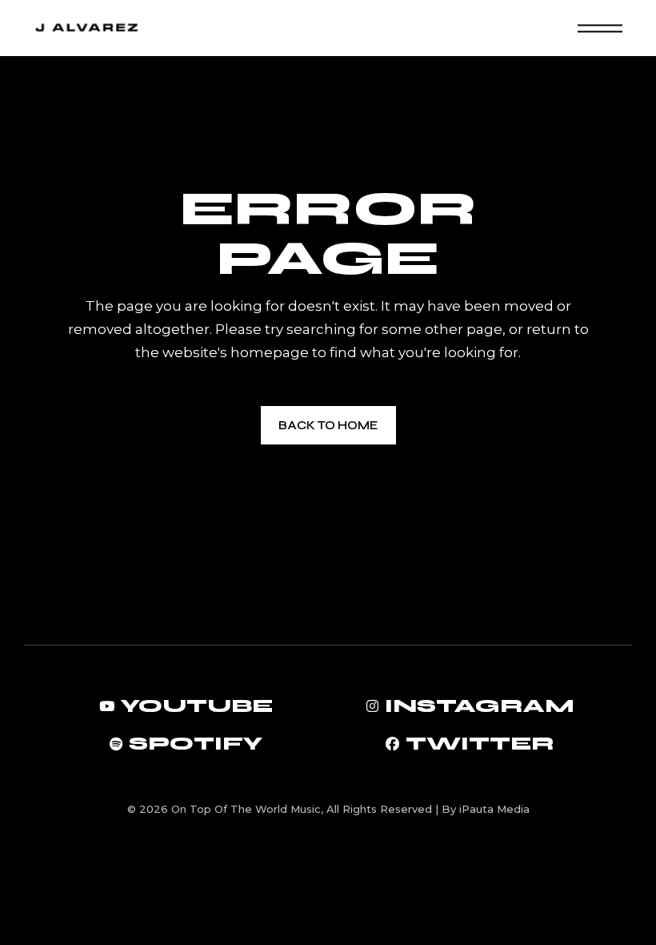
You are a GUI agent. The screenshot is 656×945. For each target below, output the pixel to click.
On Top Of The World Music (246, 808)
